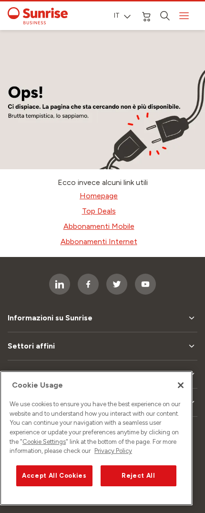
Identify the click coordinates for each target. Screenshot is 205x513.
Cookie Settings (44, 441)
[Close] (180, 385)
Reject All (138, 475)
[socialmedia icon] (59, 284)
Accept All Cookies (54, 475)
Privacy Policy (113, 450)
